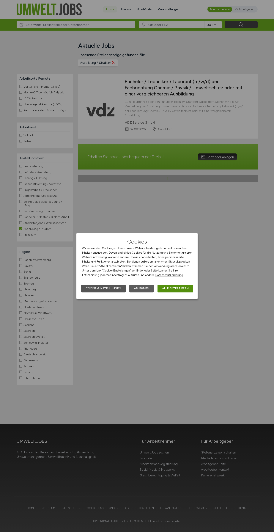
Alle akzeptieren (175, 288)
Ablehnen (141, 288)
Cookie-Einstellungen (103, 288)
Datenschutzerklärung (169, 275)
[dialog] (137, 266)
